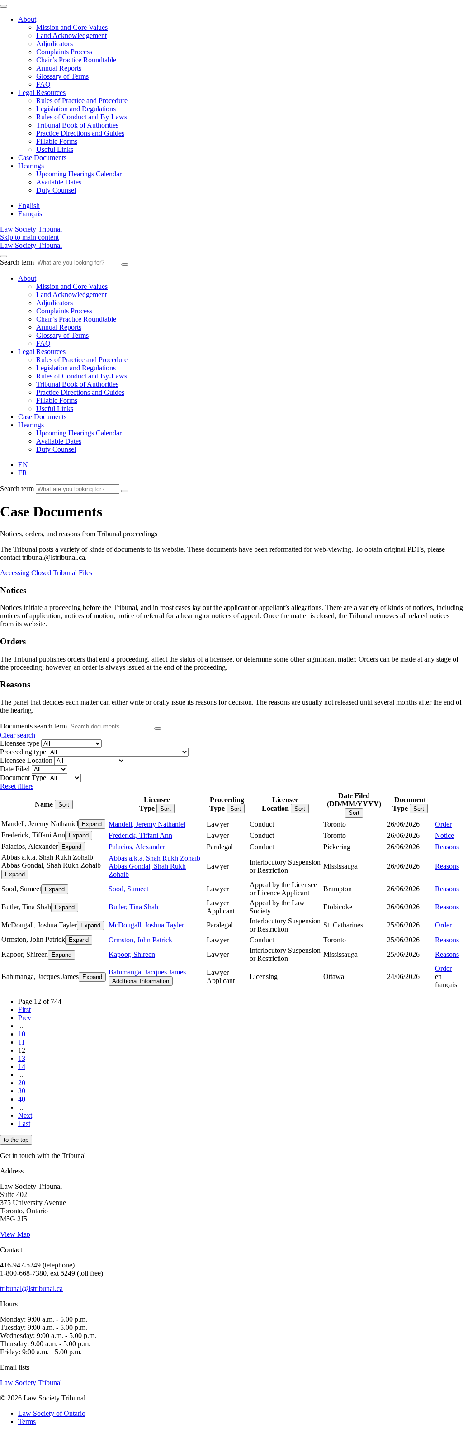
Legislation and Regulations (76, 109)
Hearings (31, 166)
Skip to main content (29, 237)
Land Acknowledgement (71, 35)
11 (21, 1042)
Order (443, 824)
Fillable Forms (56, 141)
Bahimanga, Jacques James (147, 972)
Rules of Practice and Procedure (82, 100)
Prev (24, 1018)
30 (21, 1091)
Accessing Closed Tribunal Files (46, 573)
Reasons (447, 847)
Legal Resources (42, 92)
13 (21, 1058)
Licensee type (19, 743)
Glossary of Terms (62, 76)
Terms (27, 1421)
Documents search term (33, 726)
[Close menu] (3, 6)
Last (24, 1123)
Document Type (23, 777)
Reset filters (16, 786)
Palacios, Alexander (137, 847)
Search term (17, 262)
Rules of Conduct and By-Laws (81, 117)
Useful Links (54, 149)
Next (25, 1115)
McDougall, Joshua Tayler (146, 925)
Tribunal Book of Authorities (77, 125)
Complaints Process (64, 52)
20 (21, 1083)
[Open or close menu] (3, 256)
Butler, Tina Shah (133, 907)
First (24, 1009)
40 (21, 1099)
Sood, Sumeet (128, 889)
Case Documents (42, 157)
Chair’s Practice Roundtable (76, 60)
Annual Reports (58, 68)
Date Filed (15, 769)
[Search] (124, 264)
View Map (15, 1234)
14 (21, 1066)
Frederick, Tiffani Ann (140, 835)
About (27, 19)
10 (21, 1034)
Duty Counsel (56, 190)
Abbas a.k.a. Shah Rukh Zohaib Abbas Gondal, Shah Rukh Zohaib (154, 866)
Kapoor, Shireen (132, 954)
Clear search (17, 735)
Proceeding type (23, 752)
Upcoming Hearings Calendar (79, 174)
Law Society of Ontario (51, 1413)
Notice (444, 835)
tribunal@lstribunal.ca (31, 1288)
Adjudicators (54, 43)
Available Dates (58, 182)
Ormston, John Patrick (140, 940)
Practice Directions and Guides (80, 133)
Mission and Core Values (72, 27)
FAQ (43, 84)
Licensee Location (26, 760)
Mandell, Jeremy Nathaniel (147, 824)
